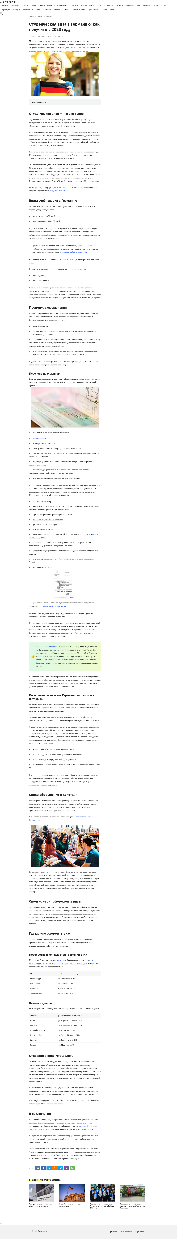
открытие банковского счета (41, 1129)
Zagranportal (8, 1)
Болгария (50, 5)
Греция (74, 5)
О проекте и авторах (108, 10)
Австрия (57, 10)
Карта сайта (112, 1232)
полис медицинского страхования (48, 519)
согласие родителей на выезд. (53, 606)
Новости (5, 5)
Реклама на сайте (79, 10)
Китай (163, 5)
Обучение (32, 36)
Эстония (66, 10)
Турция (118, 5)
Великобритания (62, 5)
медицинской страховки (87, 1126)
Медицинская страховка (46, 646)
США (138, 5)
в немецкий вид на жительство (73, 252)
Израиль (83, 5)
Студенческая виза (58, 191)
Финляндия (129, 5)
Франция (146, 5)
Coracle (56, 660)
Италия (91, 5)
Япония (37, 10)
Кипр (99, 5)
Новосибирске (63, 963)
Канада (15, 10)
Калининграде (49, 963)
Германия (14, 5)
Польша (24, 5)
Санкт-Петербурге (79, 963)
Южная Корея (26, 10)
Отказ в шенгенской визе (52, 1104)
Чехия (41, 5)
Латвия (155, 5)
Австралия (47, 10)
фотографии (57, 453)
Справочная (108, 5)
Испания (33, 5)
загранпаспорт (39, 438)
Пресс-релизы (93, 10)
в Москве (62, 960)
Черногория (6, 10)
